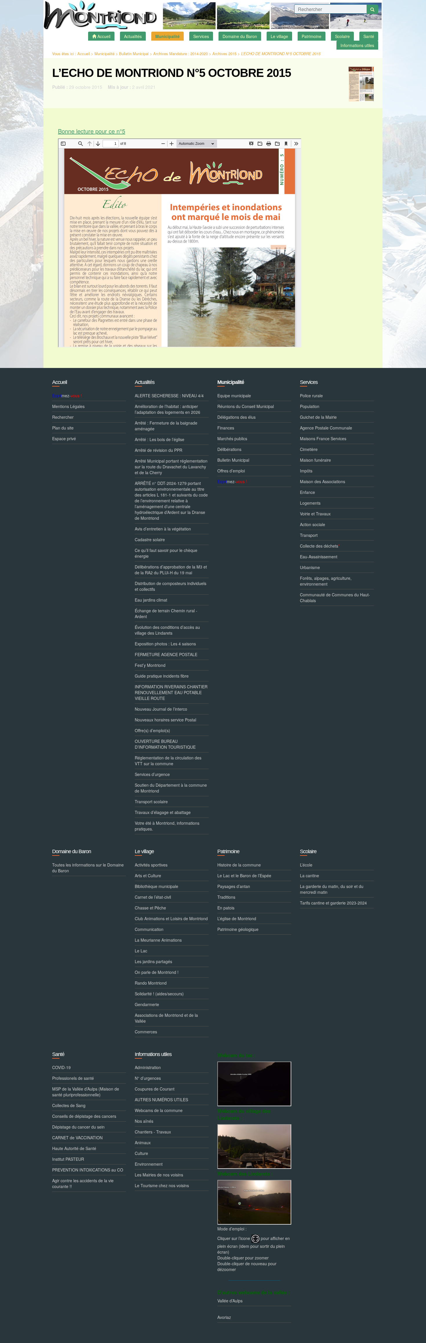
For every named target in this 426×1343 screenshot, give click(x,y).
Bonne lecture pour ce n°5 (91, 131)
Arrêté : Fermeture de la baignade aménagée (166, 426)
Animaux (143, 1142)
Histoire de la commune (239, 865)
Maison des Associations (322, 481)
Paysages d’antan (233, 886)
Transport (309, 535)
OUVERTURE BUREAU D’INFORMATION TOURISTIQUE (165, 744)
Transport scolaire (151, 801)
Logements (310, 503)
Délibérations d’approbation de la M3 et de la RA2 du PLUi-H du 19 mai (171, 569)
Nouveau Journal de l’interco (161, 709)
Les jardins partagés (153, 961)
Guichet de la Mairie (318, 417)
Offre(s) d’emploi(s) (152, 730)
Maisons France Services (323, 438)
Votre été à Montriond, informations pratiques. (167, 826)
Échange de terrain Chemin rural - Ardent (166, 613)
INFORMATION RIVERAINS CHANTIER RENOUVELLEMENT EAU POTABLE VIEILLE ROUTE (171, 692)
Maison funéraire (315, 460)
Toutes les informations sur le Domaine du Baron (88, 867)
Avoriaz (224, 1317)
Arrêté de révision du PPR (158, 450)
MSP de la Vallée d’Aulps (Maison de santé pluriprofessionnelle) (85, 1091)
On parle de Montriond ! (157, 972)
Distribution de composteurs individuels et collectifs (170, 586)
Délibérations (229, 449)
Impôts (306, 471)
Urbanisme (310, 567)
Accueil (83, 53)
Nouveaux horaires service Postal (165, 720)
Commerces (146, 1032)
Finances (225, 428)
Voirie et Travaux (315, 514)
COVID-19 (61, 1067)
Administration (148, 1067)
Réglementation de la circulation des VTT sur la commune (168, 760)
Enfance (307, 492)
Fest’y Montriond (150, 665)
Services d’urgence (152, 774)
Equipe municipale (234, 395)
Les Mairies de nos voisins (159, 1175)
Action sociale (312, 524)
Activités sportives (151, 865)
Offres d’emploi (231, 471)
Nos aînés (144, 1121)
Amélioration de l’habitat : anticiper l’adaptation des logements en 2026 (167, 409)
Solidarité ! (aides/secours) (159, 994)
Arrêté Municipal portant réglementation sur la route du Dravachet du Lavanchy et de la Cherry (171, 466)
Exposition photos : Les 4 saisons (165, 644)
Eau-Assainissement (318, 556)
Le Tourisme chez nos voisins (162, 1185)
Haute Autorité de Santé (74, 1148)
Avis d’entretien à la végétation (163, 529)
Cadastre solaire (150, 539)
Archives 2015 (224, 53)
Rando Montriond (151, 983)
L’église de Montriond (236, 918)
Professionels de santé (73, 1078)
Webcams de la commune (159, 1110)
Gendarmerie (147, 1004)
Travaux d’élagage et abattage (163, 812)
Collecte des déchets (320, 546)
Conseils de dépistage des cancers (84, 1116)
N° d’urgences (148, 1078)
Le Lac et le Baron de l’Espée (244, 875)
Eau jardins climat (151, 600)
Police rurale (311, 395)
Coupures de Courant (154, 1089)
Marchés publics (232, 438)
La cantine (309, 875)
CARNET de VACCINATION (77, 1137)
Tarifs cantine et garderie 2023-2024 (333, 903)
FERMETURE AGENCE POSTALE (166, 654)
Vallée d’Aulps (230, 1301)
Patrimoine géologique (237, 929)
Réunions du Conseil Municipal (245, 406)
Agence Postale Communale (326, 428)
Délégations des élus (236, 417)
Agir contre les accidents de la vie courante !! (83, 1183)
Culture (141, 1153)
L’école (306, 865)
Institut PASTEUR (68, 1159)
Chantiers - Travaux (153, 1132)
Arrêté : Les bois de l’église (159, 439)
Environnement (149, 1164)
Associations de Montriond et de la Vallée (166, 1018)
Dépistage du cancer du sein (78, 1127)
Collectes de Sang (68, 1105)
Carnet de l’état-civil (153, 897)
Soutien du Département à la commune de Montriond (171, 788)
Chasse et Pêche (150, 908)
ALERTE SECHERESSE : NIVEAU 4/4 (169, 395)
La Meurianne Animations (158, 940)
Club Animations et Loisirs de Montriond (171, 918)
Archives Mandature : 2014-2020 (180, 53)
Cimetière (309, 449)
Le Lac (141, 951)
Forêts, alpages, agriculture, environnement (326, 581)
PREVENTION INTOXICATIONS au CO (87, 1170)
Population (309, 406)
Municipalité (104, 53)
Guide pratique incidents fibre (162, 676)
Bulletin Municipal (134, 53)
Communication (149, 929)
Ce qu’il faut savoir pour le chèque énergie (166, 553)
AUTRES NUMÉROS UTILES (161, 1099)
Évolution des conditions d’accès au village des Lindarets (167, 630)
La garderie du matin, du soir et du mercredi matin (331, 889)
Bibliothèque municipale (156, 886)
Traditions (226, 897)
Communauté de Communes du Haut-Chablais (335, 597)
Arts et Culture (148, 875)
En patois (225, 908)
